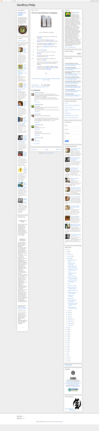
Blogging (55, 78)
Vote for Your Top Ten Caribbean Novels (72, 288)
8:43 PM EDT (37, 141)
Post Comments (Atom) (48, 152)
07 (67, 253)
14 (67, 338)
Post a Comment (36, 143)
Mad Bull (36, 114)
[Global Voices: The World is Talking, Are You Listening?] (73, 391)
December (70, 325)
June (69, 314)
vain (53, 44)
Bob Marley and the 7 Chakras (71, 115)
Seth (52, 39)
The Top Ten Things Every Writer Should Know (75, 207)
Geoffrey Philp (26, 5)
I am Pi (68, 283)
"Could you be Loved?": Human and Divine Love (76, 188)
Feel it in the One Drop (75, 196)
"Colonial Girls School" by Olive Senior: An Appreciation (75, 159)
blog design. (49, 69)
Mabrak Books (73, 409)
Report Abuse (68, 365)
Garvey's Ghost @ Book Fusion (72, 117)
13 (67, 336)
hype (47, 63)
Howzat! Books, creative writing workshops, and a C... (72, 304)
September (70, 319)
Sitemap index (46, 46)
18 (67, 346)
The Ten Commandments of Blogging (72, 273)
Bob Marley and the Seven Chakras (22, 14)
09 (67, 329)
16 (67, 342)
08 (67, 327)
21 (67, 351)
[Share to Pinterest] (49, 85)
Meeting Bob (68, 113)
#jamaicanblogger (38, 86)
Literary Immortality (71, 276)
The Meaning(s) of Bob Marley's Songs (76, 149)
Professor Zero (37, 137)
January (69, 254)
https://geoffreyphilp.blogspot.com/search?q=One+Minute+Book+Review (73, 87)
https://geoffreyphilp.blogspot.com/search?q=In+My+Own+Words (73, 74)
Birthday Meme (70, 298)
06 (67, 251)
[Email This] (44, 85)
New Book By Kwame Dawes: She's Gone (72, 266)
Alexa (39, 67)
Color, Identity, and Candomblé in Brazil (72, 308)
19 (67, 347)
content (44, 59)
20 (67, 349)
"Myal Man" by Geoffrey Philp (25, 169)
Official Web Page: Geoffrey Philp (72, 105)
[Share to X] (46, 85)
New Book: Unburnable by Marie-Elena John (72, 278)
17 (67, 344)
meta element (44, 49)
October (69, 321)
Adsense (36, 78)
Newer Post (34, 149)
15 (67, 340)
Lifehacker (39, 41)
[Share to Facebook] (48, 85)
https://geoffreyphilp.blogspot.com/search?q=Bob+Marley (73, 69)
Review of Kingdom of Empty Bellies (72, 301)
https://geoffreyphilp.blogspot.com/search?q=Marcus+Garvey (73, 65)
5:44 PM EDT (37, 135)
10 (67, 331)
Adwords (40, 78)
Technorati (56, 66)
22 (67, 353)
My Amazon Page (69, 107)
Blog (52, 78)
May (69, 312)
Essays (47, 86)
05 (67, 249)
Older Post (58, 149)
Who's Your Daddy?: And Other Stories (22, 308)
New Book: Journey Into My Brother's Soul (72, 269)
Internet (43, 79)
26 (67, 360)
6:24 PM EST (37, 111)
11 (67, 333)
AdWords (49, 44)
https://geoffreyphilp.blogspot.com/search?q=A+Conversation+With (73, 91)
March (69, 258)
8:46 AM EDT (37, 129)
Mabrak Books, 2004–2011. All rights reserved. (73, 386)
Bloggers (58, 78)
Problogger (48, 39)
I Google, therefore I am (72, 290)
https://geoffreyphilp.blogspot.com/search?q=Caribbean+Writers (73, 78)
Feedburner (47, 67)
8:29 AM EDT (37, 122)
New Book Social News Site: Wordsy (72, 281)
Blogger (40, 37)
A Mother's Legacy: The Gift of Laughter (72, 293)
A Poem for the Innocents (70, 296)
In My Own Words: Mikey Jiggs (71, 263)
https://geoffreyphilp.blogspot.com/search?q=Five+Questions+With (73, 83)
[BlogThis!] (45, 85)
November (70, 323)
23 (67, 355)
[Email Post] (42, 84)
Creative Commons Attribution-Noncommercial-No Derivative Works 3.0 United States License (73, 383)
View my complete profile (70, 47)
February (70, 256)
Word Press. (39, 53)
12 (67, 335)
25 (67, 358)
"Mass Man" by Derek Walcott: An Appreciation (76, 225)
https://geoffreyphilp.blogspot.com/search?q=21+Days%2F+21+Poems (73, 95)
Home (46, 149)
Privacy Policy (68, 408)
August (69, 317)
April (69, 310)
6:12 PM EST (37, 101)
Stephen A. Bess (37, 92)
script (46, 56)
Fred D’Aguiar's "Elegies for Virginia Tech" (76, 235)
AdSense (45, 44)
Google (40, 36)
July (69, 316)
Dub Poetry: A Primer (71, 285)
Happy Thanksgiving (75, 216)
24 (67, 357)
